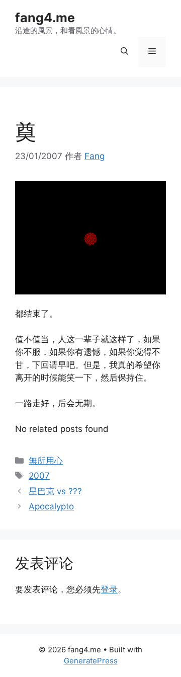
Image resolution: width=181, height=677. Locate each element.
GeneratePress (91, 660)
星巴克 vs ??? (55, 491)
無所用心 (46, 461)
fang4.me (45, 17)
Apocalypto (51, 506)
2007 (39, 476)
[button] (124, 52)
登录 (109, 589)
